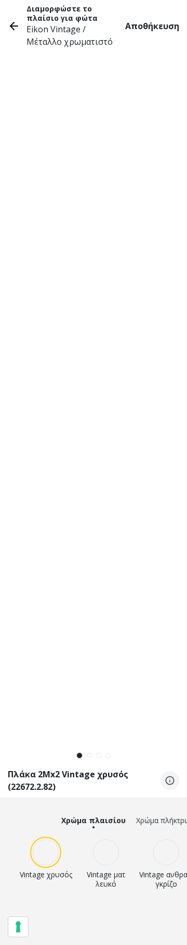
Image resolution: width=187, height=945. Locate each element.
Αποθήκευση (152, 26)
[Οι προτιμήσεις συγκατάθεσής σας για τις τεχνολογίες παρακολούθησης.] (18, 927)
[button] (79, 755)
